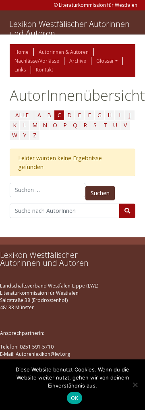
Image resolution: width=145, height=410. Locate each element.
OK (75, 398)
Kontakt (44, 69)
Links (20, 69)
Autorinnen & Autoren (64, 52)
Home (21, 52)
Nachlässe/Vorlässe (36, 60)
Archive (77, 60)
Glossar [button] (105, 60)
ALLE (22, 115)
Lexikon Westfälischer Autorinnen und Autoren (69, 28)
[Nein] (135, 385)
